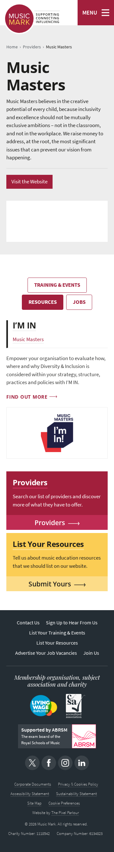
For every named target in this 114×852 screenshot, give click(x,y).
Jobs (79, 302)
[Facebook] (48, 763)
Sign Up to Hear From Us (72, 622)
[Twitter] (32, 763)
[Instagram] (65, 763)
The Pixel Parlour (65, 812)
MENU (89, 12)
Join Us (91, 653)
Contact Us (28, 622)
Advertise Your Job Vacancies (46, 653)
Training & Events (57, 285)
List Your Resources (57, 643)
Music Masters (28, 339)
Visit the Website (29, 181)
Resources (42, 302)
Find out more (27, 397)
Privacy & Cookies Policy (78, 784)
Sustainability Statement (76, 793)
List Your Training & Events (57, 632)
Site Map (34, 803)
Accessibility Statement (29, 793)
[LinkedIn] (81, 763)
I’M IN (24, 325)
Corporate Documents (32, 784)
